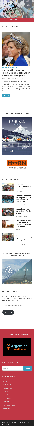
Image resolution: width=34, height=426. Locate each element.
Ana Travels (7, 398)
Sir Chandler (7, 381)
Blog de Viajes (7, 388)
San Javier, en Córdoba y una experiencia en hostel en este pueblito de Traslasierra (24, 238)
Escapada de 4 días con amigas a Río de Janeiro (23, 211)
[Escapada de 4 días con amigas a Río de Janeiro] (8, 209)
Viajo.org (6, 402)
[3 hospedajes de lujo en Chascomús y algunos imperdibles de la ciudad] (8, 221)
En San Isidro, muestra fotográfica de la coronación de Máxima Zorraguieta (16, 73)
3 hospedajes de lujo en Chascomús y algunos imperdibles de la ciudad (23, 223)
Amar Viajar (7, 391)
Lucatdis (5, 395)
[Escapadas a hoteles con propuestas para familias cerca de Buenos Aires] (8, 196)
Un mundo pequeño (10, 405)
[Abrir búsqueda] (29, 20)
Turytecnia (6, 409)
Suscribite (8, 312)
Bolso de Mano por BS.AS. (9, 68)
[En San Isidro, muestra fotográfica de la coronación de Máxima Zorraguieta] (17, 49)
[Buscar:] (17, 368)
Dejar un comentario (17, 78)
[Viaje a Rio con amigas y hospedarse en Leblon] (8, 184)
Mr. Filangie (7, 385)
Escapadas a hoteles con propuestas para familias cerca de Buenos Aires (23, 199)
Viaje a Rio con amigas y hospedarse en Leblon (23, 186)
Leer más (5, 95)
